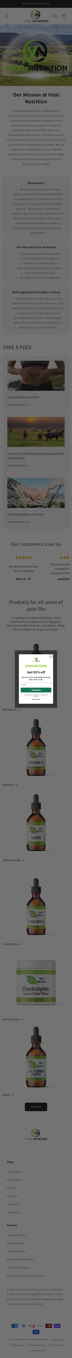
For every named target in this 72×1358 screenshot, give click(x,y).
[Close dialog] (50, 656)
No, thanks (36, 699)
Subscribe (36, 690)
